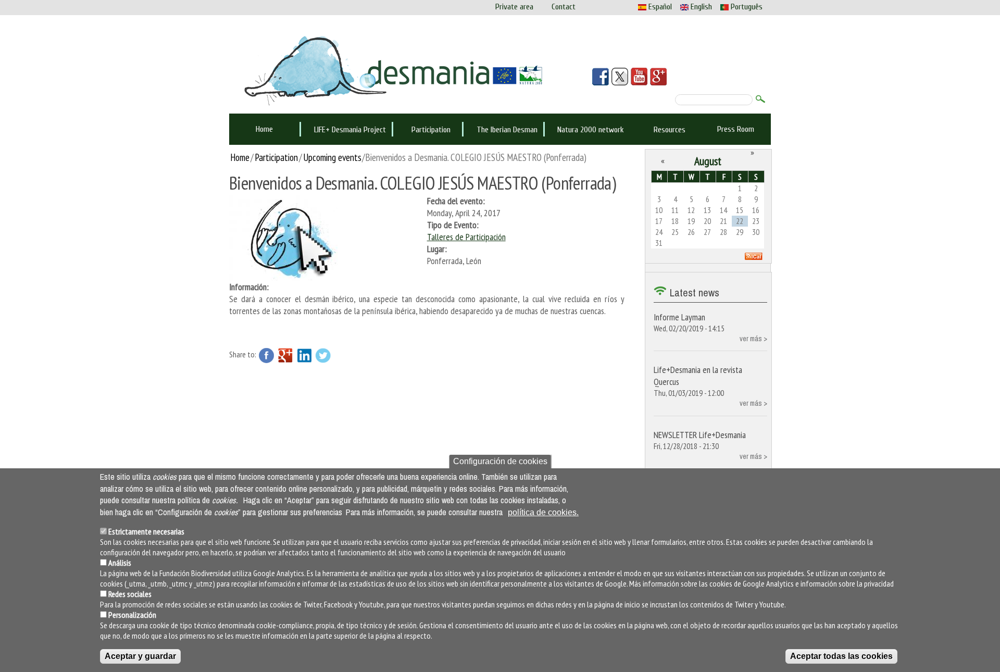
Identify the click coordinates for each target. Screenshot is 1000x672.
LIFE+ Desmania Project (350, 129)
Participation (431, 129)
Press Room (735, 129)
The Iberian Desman (507, 129)
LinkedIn (304, 355)
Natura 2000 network (590, 129)
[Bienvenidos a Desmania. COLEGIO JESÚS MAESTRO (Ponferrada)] (286, 237)
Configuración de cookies (500, 461)
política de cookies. (543, 512)
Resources (669, 129)
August (707, 161)
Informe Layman (679, 317)
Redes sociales (130, 594)
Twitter (323, 355)
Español (659, 6)
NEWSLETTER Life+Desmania (700, 435)
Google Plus (285, 355)
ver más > (753, 338)
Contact (564, 6)
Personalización (132, 614)
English (700, 6)
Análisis (119, 562)
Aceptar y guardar (140, 656)
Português (745, 6)
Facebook (266, 355)
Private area (514, 6)
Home (264, 129)
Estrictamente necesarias (146, 531)
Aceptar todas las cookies (841, 656)
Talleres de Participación (466, 237)
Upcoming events (332, 157)
